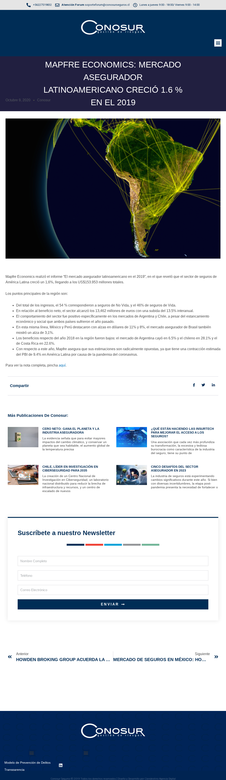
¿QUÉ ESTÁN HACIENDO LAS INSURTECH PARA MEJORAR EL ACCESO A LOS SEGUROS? (182, 432)
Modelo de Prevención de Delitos (27, 762)
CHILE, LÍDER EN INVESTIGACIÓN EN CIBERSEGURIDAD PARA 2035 (70, 468)
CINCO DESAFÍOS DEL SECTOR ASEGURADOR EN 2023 (174, 468)
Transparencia (14, 769)
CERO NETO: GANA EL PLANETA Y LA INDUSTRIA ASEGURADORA (70, 430)
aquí (62, 365)
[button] (218, 43)
